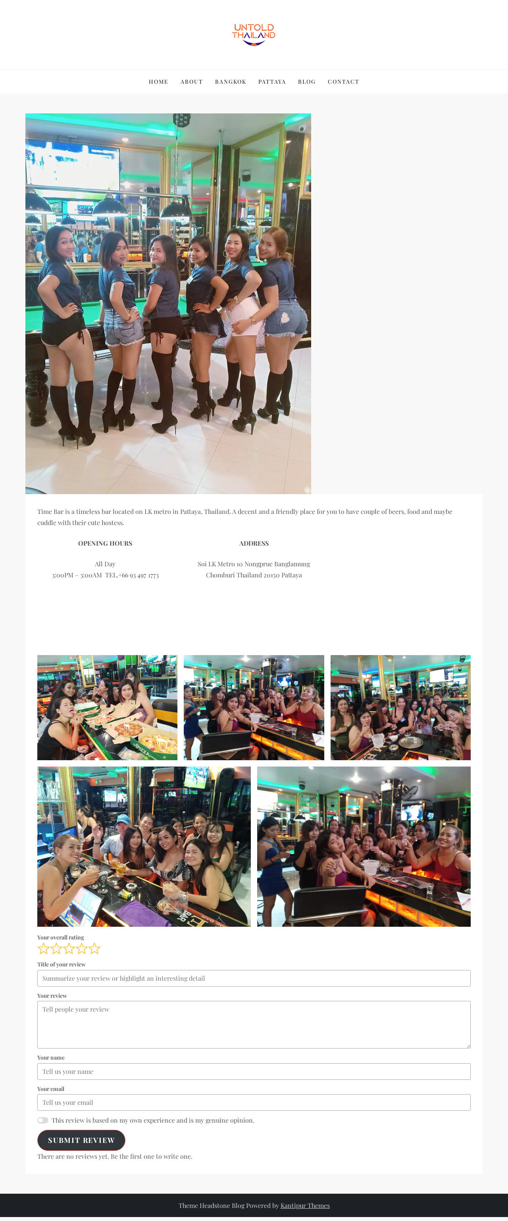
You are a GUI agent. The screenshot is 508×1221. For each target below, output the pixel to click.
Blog (307, 81)
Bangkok (230, 81)
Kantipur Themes (305, 1205)
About (192, 81)
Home (159, 81)
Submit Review (81, 1140)
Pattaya (272, 81)
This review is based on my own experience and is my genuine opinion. (153, 1120)
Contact (344, 81)
